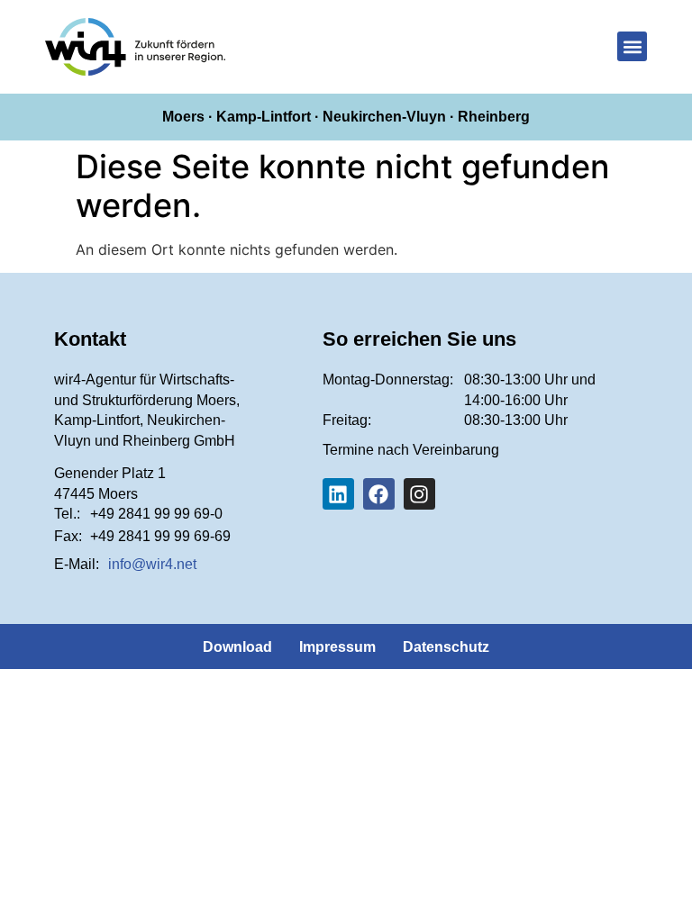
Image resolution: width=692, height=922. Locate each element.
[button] (632, 46)
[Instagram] (419, 494)
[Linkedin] (338, 494)
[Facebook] (379, 494)
